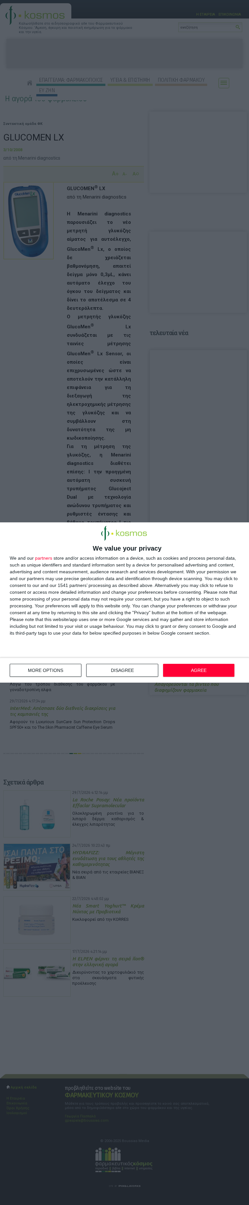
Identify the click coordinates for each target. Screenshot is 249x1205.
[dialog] (124, 602)
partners (43, 558)
